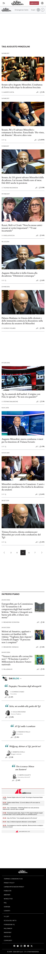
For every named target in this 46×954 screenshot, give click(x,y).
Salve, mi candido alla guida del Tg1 (25, 706)
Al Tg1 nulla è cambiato (25, 726)
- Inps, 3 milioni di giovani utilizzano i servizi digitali (19, 822)
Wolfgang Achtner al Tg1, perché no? (25, 746)
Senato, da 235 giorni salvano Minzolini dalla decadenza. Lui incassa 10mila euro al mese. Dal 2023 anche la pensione (23, 180)
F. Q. (4, 140)
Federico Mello (23, 732)
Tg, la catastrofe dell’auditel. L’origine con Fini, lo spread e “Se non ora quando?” (21, 395)
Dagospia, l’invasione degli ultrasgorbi (25, 686)
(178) (43, 446)
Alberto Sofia (8, 92)
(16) (43, 401)
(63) (43, 235)
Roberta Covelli (18, 752)
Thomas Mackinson (10, 188)
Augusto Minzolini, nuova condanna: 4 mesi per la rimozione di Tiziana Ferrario (22, 440)
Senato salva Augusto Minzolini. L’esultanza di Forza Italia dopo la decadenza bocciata (22, 86)
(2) (43, 622)
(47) (19, 780)
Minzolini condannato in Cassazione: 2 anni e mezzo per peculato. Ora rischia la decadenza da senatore (23, 487)
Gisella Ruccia (8, 235)
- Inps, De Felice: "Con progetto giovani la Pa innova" (20, 818)
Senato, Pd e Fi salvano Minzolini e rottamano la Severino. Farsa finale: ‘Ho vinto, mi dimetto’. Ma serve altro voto (23, 132)
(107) (43, 542)
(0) (43, 669)
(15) (43, 92)
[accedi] (42, 3)
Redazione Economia (10, 622)
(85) (12, 717)
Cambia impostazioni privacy (14, 887)
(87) (43, 280)
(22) (43, 647)
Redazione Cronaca (10, 647)
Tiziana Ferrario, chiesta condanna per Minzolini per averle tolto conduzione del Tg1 (21, 534)
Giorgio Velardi (9, 328)
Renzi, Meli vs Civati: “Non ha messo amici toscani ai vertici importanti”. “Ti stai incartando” (22, 228)
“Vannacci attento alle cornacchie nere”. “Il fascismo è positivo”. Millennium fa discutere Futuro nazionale (17, 660)
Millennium (7, 669)
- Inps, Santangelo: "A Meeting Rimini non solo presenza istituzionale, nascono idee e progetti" (21, 808)
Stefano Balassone (10, 401)
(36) (18, 737)
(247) (42, 494)
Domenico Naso (17, 692)
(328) (42, 187)
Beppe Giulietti (24, 775)
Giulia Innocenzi (18, 712)
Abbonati (34, 3)
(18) (12, 757)
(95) (43, 328)
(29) (12, 697)
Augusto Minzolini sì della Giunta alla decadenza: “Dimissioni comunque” (19, 274)
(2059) (42, 140)
